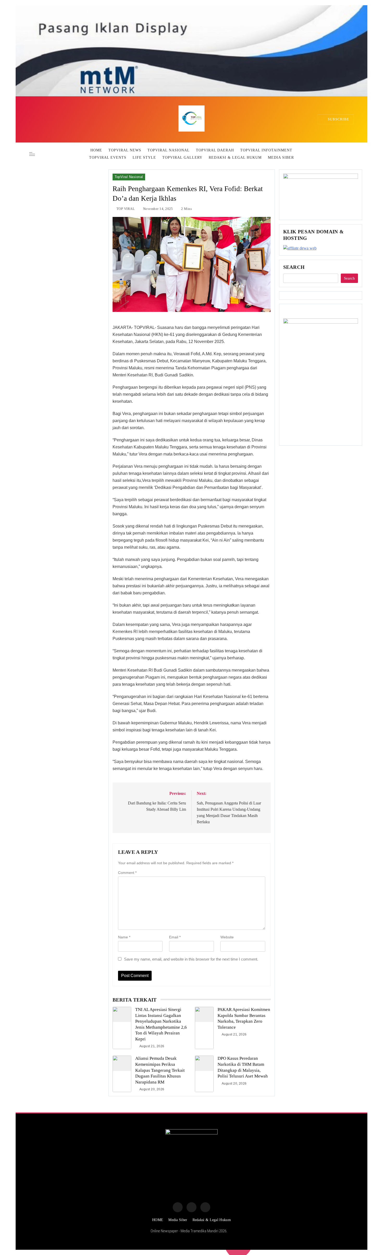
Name (124, 937)
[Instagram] (191, 1207)
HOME (96, 150)
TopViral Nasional (168, 150)
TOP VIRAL (125, 209)
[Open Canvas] (32, 154)
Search (294, 267)
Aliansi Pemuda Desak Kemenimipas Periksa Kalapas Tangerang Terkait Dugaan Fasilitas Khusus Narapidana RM (160, 1070)
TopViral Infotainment (266, 150)
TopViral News (124, 150)
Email (175, 937)
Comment (127, 873)
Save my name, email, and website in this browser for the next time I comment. (191, 959)
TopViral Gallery (182, 157)
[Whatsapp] (205, 1207)
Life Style (144, 157)
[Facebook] (178, 1207)
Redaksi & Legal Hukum (235, 157)
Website (227, 937)
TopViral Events (107, 157)
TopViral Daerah (215, 150)
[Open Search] (352, 154)
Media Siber (281, 157)
